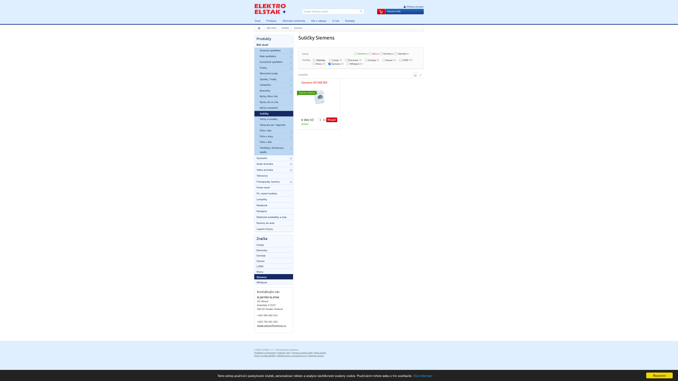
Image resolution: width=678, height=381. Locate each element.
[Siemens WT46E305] (319, 97)
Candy (337, 60)
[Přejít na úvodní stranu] (270, 9)
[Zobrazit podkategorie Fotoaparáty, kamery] (291, 182)
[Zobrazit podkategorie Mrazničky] (291, 91)
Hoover (390, 60)
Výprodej (403, 54)
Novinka (388, 54)
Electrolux (355, 60)
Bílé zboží (271, 28)
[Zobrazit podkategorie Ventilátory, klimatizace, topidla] (291, 148)
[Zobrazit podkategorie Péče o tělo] (291, 131)
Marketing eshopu (316, 356)
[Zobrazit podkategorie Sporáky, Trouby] (291, 80)
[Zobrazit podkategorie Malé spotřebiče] (291, 57)
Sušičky (285, 28)
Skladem (362, 54)
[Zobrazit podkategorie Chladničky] (291, 85)
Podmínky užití (283, 353)
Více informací (422, 375)
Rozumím (659, 375)
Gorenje (373, 60)
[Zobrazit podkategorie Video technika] (291, 170)
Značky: (306, 60)
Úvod (259, 28)
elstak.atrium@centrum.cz (271, 325)
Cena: (305, 53)
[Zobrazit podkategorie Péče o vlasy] (291, 137)
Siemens (337, 64)
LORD (407, 60)
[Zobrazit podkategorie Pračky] (291, 68)
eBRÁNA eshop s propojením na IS (292, 356)
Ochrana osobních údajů (302, 353)
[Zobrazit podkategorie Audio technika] (291, 164)
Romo (320, 64)
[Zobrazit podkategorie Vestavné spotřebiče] (291, 51)
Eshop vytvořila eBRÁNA (264, 356)
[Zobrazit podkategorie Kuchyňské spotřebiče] (291, 62)
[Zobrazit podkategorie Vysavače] (291, 158)
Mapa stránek (320, 353)
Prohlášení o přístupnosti (265, 353)
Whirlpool (356, 64)
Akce (375, 54)
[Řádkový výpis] (421, 75)
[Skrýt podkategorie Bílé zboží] (291, 45)
